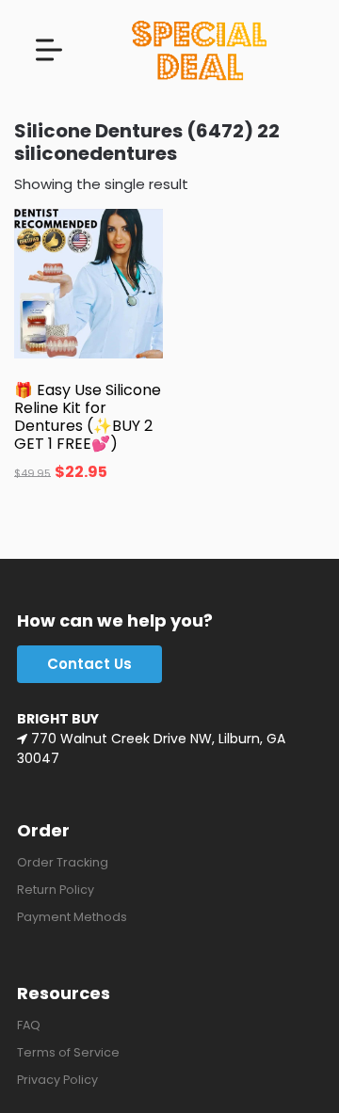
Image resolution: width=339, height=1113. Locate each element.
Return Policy (55, 890)
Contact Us (89, 664)
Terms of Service (68, 1052)
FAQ (28, 1025)
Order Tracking (62, 862)
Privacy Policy (57, 1080)
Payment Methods (72, 917)
